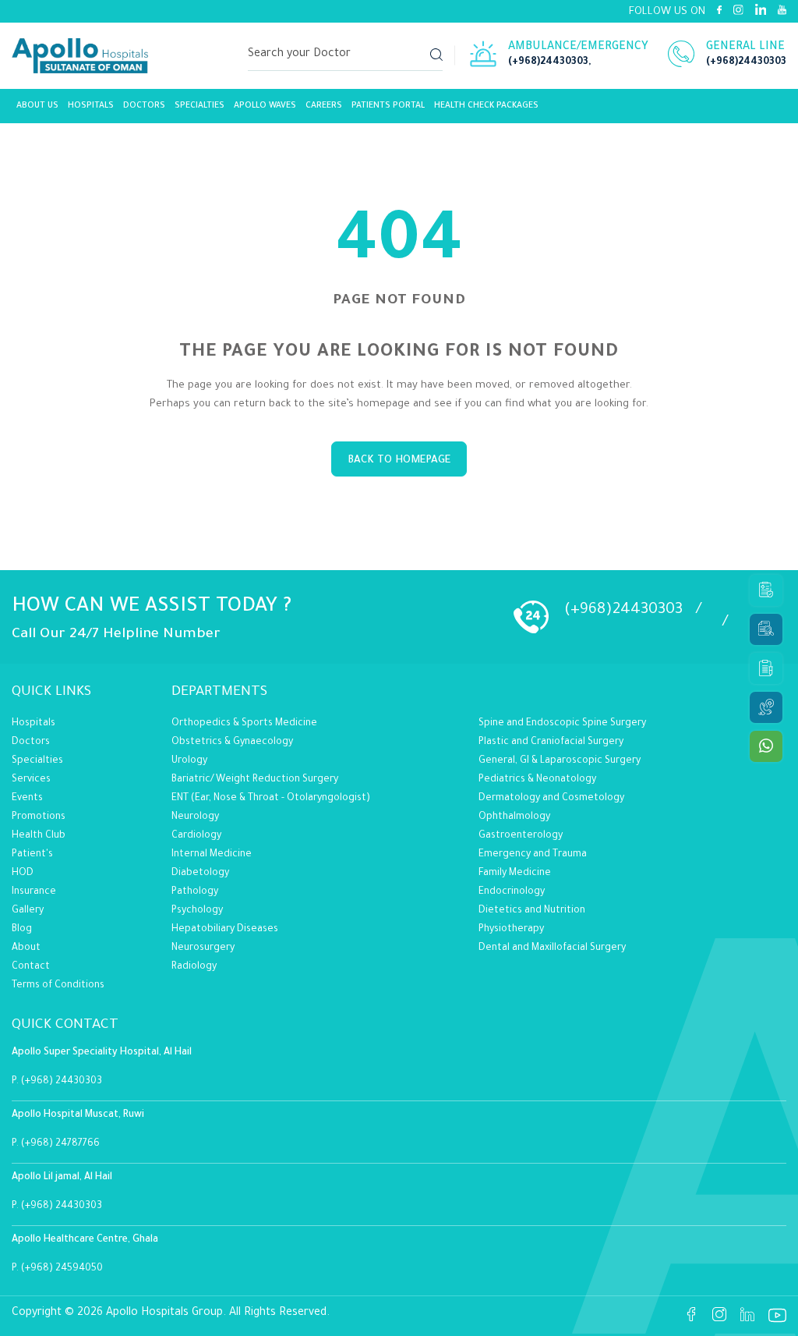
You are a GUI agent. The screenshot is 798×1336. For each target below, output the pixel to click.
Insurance (34, 892)
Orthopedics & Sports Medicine (244, 723)
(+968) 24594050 (62, 1268)
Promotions (38, 817)
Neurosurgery (203, 948)
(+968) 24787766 (60, 1144)
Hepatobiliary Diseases (224, 929)
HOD (23, 873)
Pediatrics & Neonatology (537, 779)
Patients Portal (388, 106)
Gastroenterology (520, 836)
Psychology (197, 910)
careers (323, 106)
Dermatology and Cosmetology (551, 798)
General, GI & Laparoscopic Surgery (559, 761)
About (26, 948)
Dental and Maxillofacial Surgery (552, 948)
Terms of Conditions (58, 985)
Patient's (32, 854)
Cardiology (196, 836)
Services (31, 779)
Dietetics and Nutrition (531, 910)
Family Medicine (514, 873)
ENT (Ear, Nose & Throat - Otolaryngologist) (270, 798)
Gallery (28, 910)
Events (27, 798)
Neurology (195, 817)
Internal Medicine (211, 854)
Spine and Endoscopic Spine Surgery (562, 723)
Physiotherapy (511, 929)
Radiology (194, 967)
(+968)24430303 (548, 62)
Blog (22, 929)
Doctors (144, 106)
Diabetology (200, 873)
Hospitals (91, 106)
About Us (37, 106)
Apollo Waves (265, 106)
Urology (189, 761)
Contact (31, 967)
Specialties (199, 106)
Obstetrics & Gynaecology (232, 742)
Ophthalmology (514, 817)
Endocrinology (511, 892)
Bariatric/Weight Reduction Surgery (254, 779)
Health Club (38, 836)
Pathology (194, 892)
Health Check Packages (486, 106)
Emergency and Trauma (532, 854)
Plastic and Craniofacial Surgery (550, 742)
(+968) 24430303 (61, 1081)
